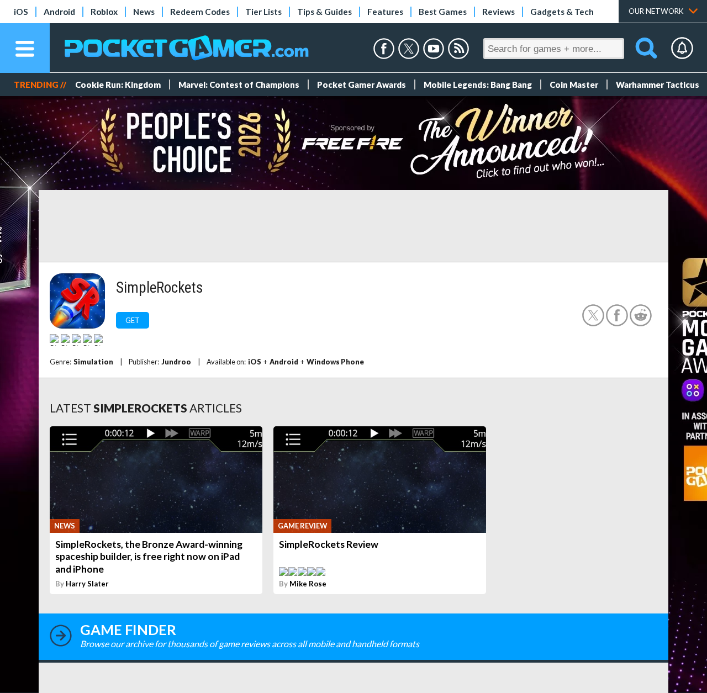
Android (59, 12)
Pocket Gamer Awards (361, 84)
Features (385, 12)
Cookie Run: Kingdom (118, 84)
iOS (21, 12)
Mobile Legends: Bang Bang (478, 84)
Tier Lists (263, 12)
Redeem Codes (200, 12)
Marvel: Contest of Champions (238, 84)
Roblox (104, 12)
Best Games (443, 12)
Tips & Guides (324, 12)
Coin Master (574, 84)
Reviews (498, 12)
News (144, 12)
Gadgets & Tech (562, 12)
